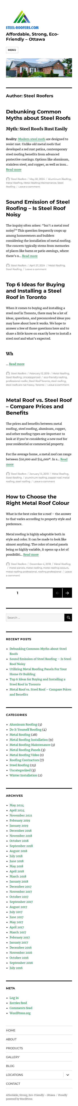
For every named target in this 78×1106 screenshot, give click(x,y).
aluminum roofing (36, 477)
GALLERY (12, 1057)
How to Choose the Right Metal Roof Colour (37, 500)
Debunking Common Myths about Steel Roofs (38, 115)
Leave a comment (29, 186)
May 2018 (16, 866)
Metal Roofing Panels (25, 750)
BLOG (10, 1066)
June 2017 (16, 917)
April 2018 (17, 871)
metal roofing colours (55, 567)
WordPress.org (20, 1013)
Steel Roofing (14, 269)
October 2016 (19, 958)
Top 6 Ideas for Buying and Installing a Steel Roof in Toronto (35, 290)
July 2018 (16, 856)
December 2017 (20, 886)
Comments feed (21, 1008)
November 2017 (21, 891)
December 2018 (21, 830)
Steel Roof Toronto (39, 381)
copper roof (54, 477)
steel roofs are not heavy (20, 384)
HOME (10, 1030)
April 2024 (17, 810)
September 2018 (21, 846)
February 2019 (20, 820)
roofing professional (49, 571)
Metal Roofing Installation (29, 740)
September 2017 (21, 902)
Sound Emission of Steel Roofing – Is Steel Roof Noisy (38, 208)
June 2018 (17, 861)
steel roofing (58, 381)
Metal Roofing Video (24, 755)
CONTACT (13, 1083)
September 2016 (21, 963)
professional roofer (17, 381)
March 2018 (18, 876)
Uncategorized (31, 377)
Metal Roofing (14, 182)
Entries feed (18, 1003)
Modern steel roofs (31, 139)
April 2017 (17, 927)
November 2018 (21, 836)
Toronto (39, 384)
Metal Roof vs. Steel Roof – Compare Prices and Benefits (39, 406)
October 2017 (19, 897)
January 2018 (19, 881)
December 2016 (21, 947)
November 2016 (21, 952)
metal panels (17, 567)
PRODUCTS (14, 1048)
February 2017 (20, 937)
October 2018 (19, 841)
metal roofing (34, 567)
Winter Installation (23, 775)
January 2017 (19, 942)
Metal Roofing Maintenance (40, 182)
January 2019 (19, 825)
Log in (14, 998)
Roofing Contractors (24, 760)
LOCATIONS (14, 1075)
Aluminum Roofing (59, 179)
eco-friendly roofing (55, 377)
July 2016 (16, 968)
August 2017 (18, 907)
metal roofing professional (21, 571)
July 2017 (16, 912)
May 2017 (16, 922)
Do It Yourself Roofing (26, 729)
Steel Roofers (18, 179)
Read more (13, 169)
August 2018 (18, 851)
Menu (12, 49)
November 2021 (21, 815)
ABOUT (11, 1039)
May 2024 (17, 805)
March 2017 (18, 932)
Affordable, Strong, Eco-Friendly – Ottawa (32, 37)
